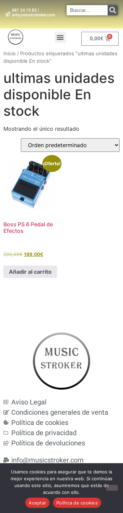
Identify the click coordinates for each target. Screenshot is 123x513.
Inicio (9, 54)
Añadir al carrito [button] (30, 271)
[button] (60, 37)
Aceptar (37, 502)
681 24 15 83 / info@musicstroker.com (33, 12)
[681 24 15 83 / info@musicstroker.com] (7, 14)
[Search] (113, 10)
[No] (112, 488)
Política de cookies (77, 502)
